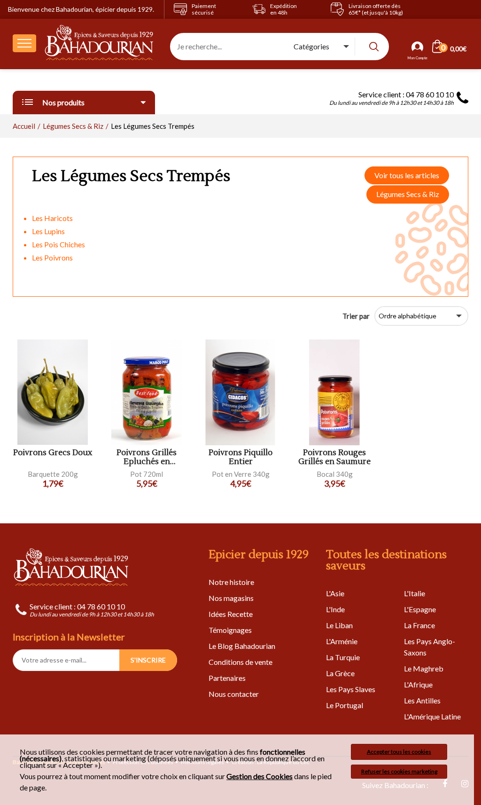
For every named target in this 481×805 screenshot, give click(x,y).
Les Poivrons (52, 257)
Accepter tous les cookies (399, 751)
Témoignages (230, 629)
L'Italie (414, 593)
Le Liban (339, 625)
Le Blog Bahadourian (242, 645)
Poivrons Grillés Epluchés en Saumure (146, 457)
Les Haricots (52, 217)
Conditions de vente (240, 661)
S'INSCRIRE (148, 660)
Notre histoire (231, 581)
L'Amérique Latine (432, 716)
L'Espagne (420, 609)
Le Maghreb (423, 668)
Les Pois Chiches (58, 244)
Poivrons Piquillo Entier (240, 457)
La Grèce (340, 673)
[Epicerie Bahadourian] (99, 43)
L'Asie (335, 593)
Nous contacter (234, 693)
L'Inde (335, 609)
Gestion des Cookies (259, 776)
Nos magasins (231, 597)
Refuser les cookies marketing (399, 771)
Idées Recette (231, 613)
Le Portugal (344, 705)
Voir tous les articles (406, 175)
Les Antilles (422, 700)
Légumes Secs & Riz (407, 193)
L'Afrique (418, 684)
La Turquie (343, 657)
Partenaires (227, 677)
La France (419, 625)
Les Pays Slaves (350, 689)
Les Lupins (48, 231)
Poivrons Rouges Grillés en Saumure (334, 457)
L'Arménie (341, 641)
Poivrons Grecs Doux (52, 453)
